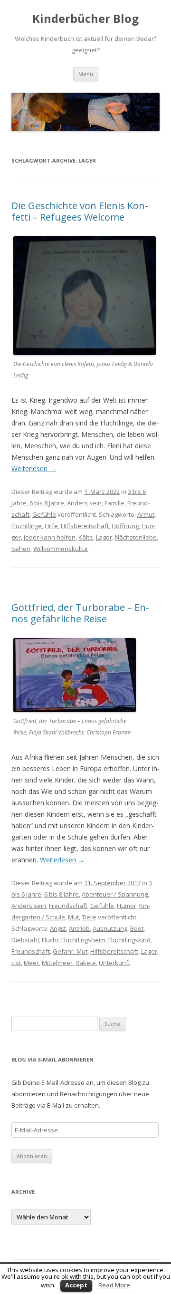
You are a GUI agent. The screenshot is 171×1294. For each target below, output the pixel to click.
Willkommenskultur (60, 548)
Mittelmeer (57, 962)
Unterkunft (114, 962)
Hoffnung (125, 525)
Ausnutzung (110, 928)
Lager (104, 537)
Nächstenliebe (136, 537)
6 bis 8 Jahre (46, 503)
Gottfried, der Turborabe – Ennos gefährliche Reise (80, 613)
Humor (126, 905)
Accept (76, 1285)
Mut (73, 917)
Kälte (85, 537)
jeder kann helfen (50, 537)
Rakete (86, 962)
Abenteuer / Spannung (115, 894)
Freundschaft (68, 905)
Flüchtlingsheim (83, 940)
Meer (31, 962)
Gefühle (44, 514)
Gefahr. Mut (70, 951)
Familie (114, 503)
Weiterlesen (33, 468)
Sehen (20, 548)
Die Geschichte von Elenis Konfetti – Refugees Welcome (79, 211)
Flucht (50, 940)
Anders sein (84, 503)
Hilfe (51, 525)
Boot (136, 928)
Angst (58, 928)
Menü (85, 73)
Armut (145, 514)
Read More (114, 1285)
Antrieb (79, 928)
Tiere (89, 917)
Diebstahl (25, 940)
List (16, 962)
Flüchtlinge (26, 525)
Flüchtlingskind (129, 940)
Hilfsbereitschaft (85, 525)
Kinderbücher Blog (85, 18)
